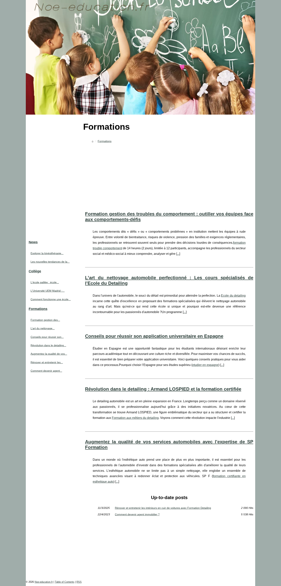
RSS (79, 581)
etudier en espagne (205, 365)
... (178, 253)
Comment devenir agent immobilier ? (137, 514)
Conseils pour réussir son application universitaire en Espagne (154, 336)
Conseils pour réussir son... (47, 336)
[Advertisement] (169, 173)
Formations (104, 141)
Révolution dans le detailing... (48, 345)
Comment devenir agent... (46, 370)
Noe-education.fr (44, 581)
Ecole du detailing (233, 295)
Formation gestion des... (45, 319)
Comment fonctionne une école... (51, 299)
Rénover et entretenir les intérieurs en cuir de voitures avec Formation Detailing (163, 508)
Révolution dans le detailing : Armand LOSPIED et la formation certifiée (163, 389)
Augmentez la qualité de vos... (49, 353)
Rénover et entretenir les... (47, 362)
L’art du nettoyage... (43, 328)
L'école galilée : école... (45, 282)
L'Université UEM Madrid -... (48, 290)
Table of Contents (64, 581)
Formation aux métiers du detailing (135, 417)
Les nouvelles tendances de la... (50, 261)
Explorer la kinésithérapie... (47, 253)
